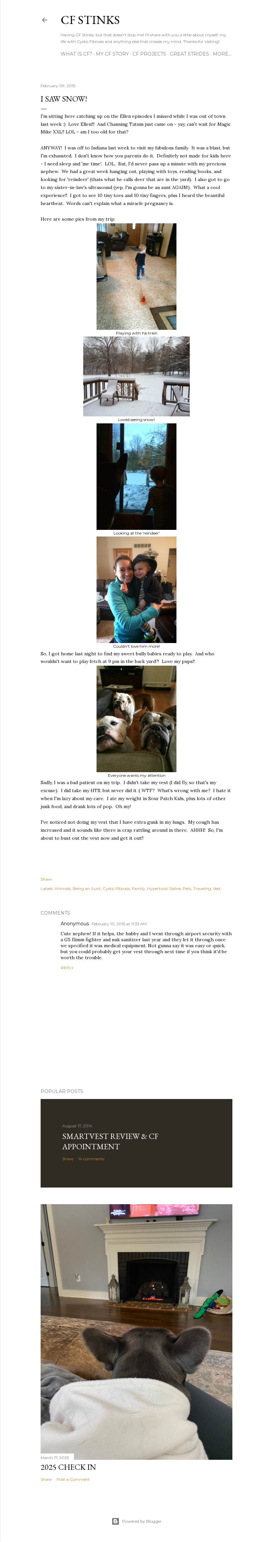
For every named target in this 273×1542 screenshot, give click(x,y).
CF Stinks (90, 20)
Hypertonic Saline (164, 888)
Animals (63, 888)
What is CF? (76, 54)
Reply (67, 967)
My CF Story (112, 54)
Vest (217, 888)
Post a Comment (73, 1479)
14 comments (91, 1158)
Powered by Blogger (141, 1521)
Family (138, 888)
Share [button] (46, 879)
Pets (187, 888)
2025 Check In (68, 1467)
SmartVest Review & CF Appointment (110, 1141)
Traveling (202, 888)
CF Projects (149, 54)
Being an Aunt (87, 888)
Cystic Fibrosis (116, 888)
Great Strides (189, 54)
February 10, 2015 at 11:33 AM (119, 923)
